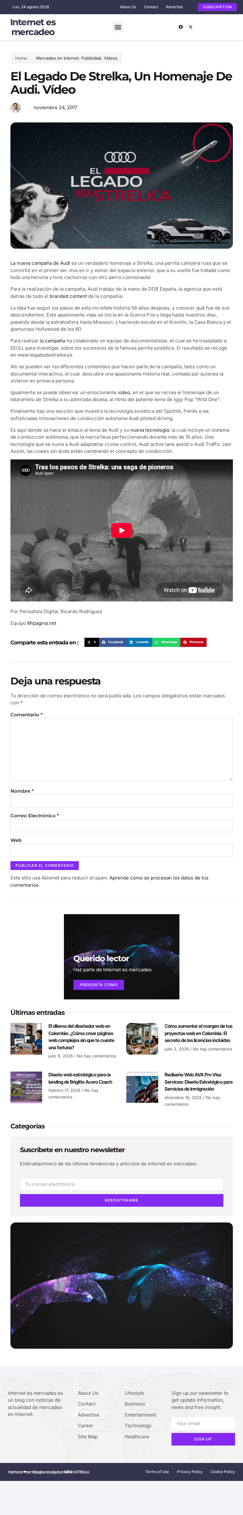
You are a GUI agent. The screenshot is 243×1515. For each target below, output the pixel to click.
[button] (118, 27)
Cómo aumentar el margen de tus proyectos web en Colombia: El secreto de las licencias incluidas (198, 1033)
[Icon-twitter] (20, 1431)
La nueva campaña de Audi (40, 263)
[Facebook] (181, 27)
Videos (110, 58)
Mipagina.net (41, 623)
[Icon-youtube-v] (39, 1431)
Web (16, 840)
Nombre (22, 791)
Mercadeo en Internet (57, 58)
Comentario (26, 715)
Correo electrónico (34, 816)
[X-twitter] (191, 27)
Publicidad (91, 58)
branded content (68, 296)
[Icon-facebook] (10, 1431)
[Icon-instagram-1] (30, 1431)
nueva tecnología (149, 430)
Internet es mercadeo (33, 27)
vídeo (124, 392)
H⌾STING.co (76, 1472)
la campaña (52, 341)
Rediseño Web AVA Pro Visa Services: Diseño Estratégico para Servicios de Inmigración (199, 1082)
